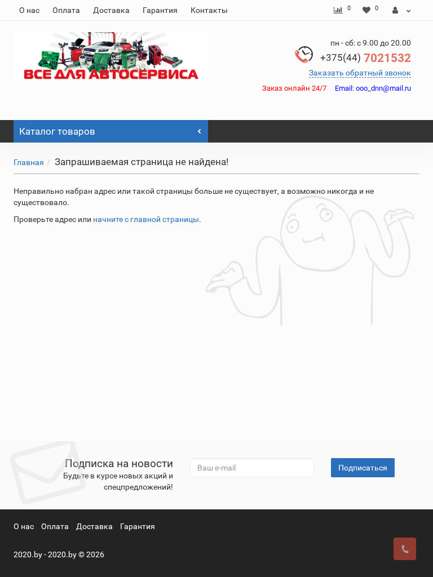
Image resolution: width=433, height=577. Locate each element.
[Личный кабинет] (401, 10)
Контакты (209, 10)
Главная (29, 162)
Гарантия (160, 10)
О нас (29, 10)
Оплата (66, 10)
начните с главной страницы (146, 219)
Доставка (111, 10)
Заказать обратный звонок (360, 72)
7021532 (365, 58)
